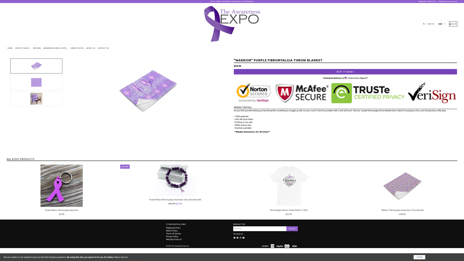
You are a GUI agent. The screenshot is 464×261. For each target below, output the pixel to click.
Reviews (37, 48)
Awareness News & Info (55, 48)
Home (10, 48)
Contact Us (103, 48)
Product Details (243, 107)
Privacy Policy (172, 236)
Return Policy (172, 231)
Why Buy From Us (174, 239)
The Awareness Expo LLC (180, 246)
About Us (90, 48)
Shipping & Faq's (173, 228)
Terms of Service (173, 233)
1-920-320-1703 (426, 1)
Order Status (77, 48)
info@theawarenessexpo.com (447, 1)
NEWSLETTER (239, 224)
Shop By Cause (22, 48)
